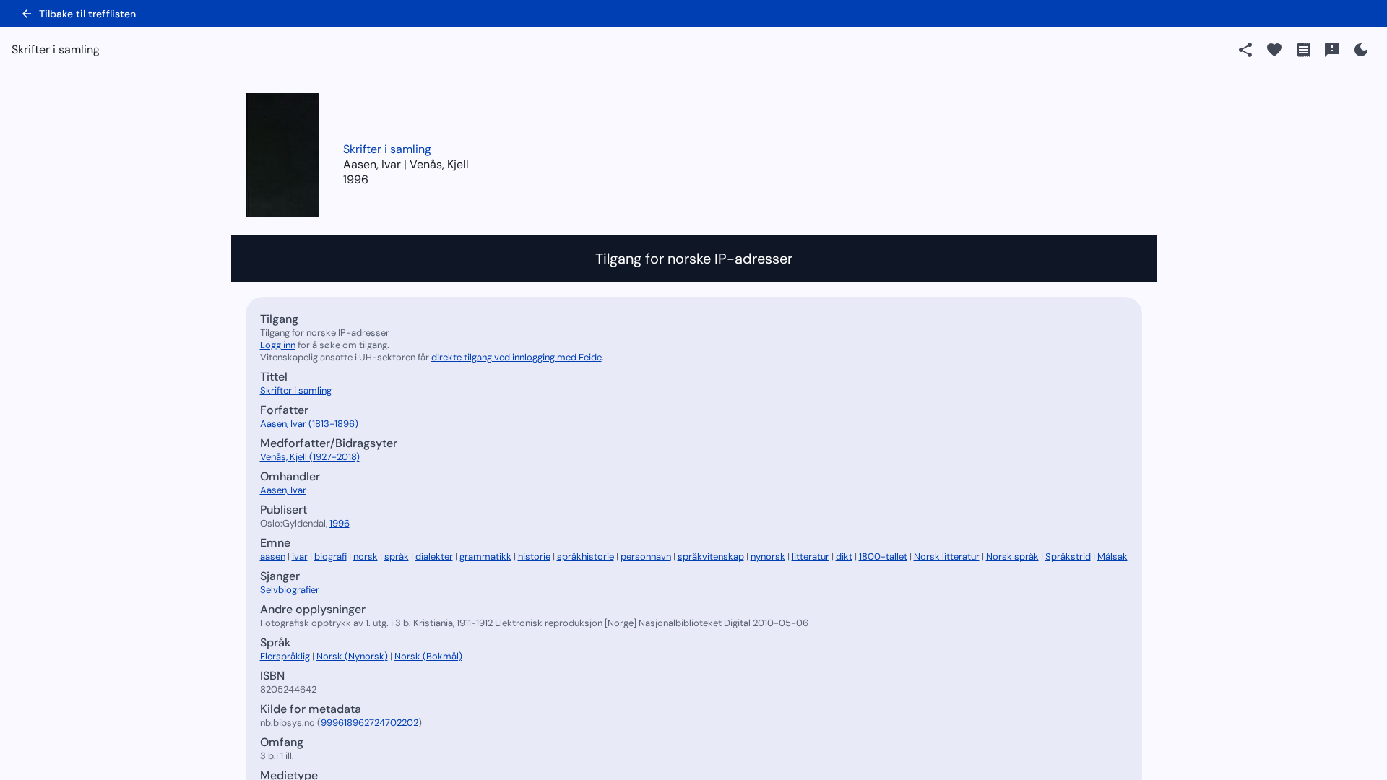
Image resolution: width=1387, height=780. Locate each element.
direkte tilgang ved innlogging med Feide (516, 357)
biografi (330, 556)
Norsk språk (1012, 556)
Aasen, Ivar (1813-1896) (309, 423)
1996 (355, 179)
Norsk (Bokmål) (428, 656)
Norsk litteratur (947, 556)
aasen (272, 556)
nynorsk (768, 556)
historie (534, 556)
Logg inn (277, 345)
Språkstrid (1068, 556)
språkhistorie (585, 556)
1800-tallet (883, 556)
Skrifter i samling (387, 149)
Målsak (1112, 556)
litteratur (810, 556)
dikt (844, 556)
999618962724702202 (369, 722)
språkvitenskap (711, 556)
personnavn (646, 556)
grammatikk (485, 556)
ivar (300, 556)
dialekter (434, 556)
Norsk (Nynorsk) (352, 656)
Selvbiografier (289, 590)
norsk (365, 556)
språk (396, 556)
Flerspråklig (285, 656)
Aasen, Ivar (283, 490)
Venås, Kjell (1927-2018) (310, 457)
